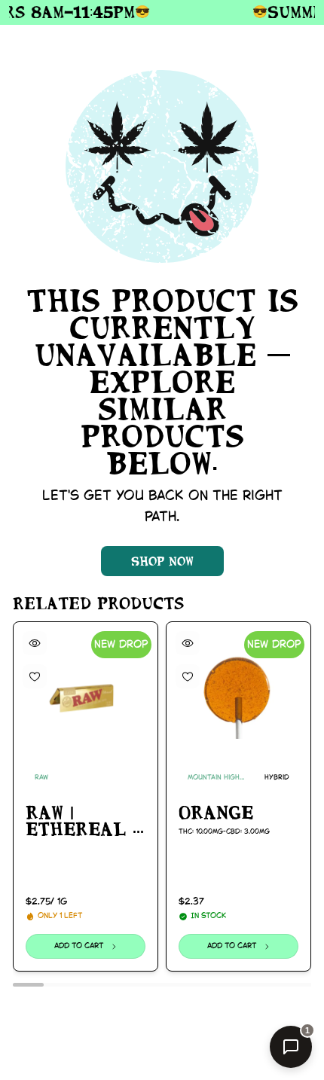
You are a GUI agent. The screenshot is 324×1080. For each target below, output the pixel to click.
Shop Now (162, 561)
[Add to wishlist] (35, 676)
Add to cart (78, 946)
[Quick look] (35, 643)
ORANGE (216, 812)
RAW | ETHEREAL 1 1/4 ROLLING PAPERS (84, 822)
